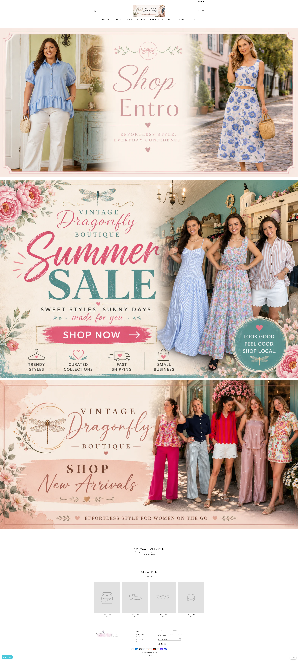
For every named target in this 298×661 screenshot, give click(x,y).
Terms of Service (141, 642)
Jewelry (153, 19)
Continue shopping (149, 554)
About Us (191, 19)
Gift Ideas (167, 19)
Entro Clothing (124, 19)
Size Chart (179, 19)
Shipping (138, 637)
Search (138, 631)
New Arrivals (107, 19)
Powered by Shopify (149, 655)
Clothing (141, 19)
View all (149, 576)
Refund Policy (140, 634)
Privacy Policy (140, 639)
